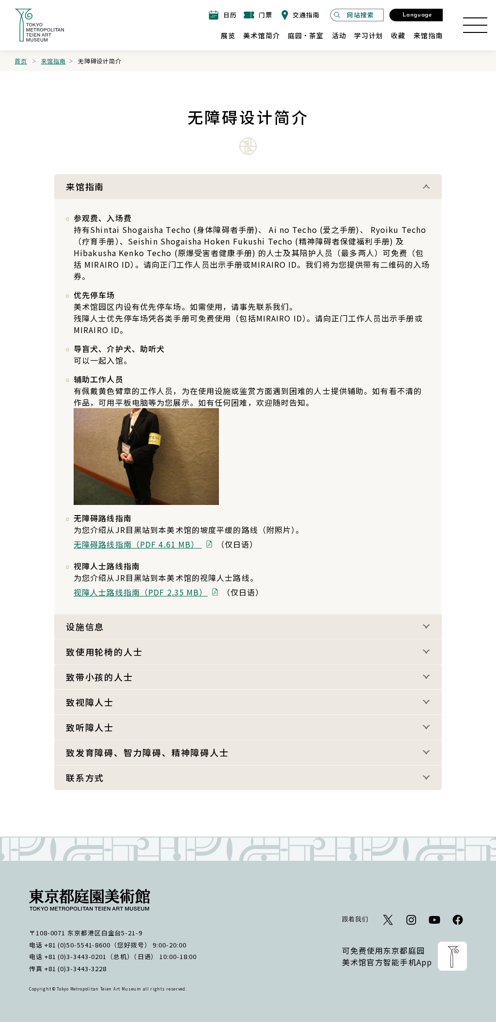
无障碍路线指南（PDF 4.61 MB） (138, 544)
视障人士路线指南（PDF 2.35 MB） (141, 592)
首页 (21, 61)
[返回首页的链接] (39, 25)
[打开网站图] (475, 25)
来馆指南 (53, 61)
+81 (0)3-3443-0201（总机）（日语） (101, 956)
